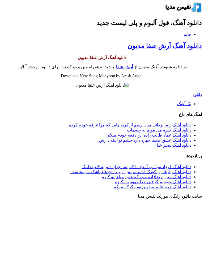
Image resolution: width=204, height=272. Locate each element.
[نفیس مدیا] (182, 11)
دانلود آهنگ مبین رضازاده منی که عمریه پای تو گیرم (146, 177)
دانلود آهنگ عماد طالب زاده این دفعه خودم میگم (149, 135)
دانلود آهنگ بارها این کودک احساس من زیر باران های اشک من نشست (130, 171)
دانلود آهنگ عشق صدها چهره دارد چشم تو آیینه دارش (145, 140)
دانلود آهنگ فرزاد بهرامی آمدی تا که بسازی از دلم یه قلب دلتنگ (136, 166)
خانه (187, 34)
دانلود (197, 94)
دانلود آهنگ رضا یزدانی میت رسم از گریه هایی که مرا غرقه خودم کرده (130, 125)
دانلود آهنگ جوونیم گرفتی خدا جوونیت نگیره (153, 182)
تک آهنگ (184, 103)
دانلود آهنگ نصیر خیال (172, 145)
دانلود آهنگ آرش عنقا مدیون (165, 45)
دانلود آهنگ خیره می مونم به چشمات (159, 130)
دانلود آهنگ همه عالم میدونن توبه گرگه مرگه (152, 187)
